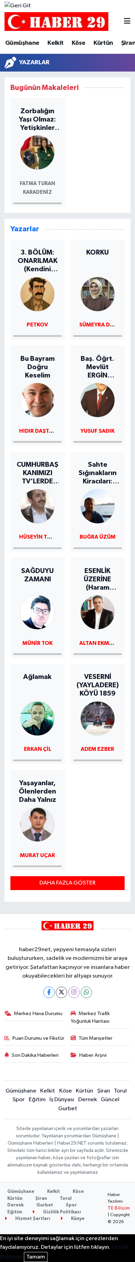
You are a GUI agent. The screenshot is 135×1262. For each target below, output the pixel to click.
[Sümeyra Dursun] (97, 294)
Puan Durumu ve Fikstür (38, 1038)
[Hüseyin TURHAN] (37, 506)
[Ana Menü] (127, 21)
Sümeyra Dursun (103, 324)
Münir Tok (37, 643)
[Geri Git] (17, 5)
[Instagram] (74, 992)
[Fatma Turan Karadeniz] (37, 152)
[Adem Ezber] (97, 718)
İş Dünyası (62, 1100)
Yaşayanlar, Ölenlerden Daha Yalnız (37, 791)
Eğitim (37, 1100)
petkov (37, 324)
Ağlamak (37, 676)
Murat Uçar (37, 855)
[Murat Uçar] (37, 824)
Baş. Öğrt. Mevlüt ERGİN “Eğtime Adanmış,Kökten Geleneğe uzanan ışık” (97, 367)
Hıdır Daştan (38, 431)
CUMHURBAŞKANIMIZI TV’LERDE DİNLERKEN (37, 473)
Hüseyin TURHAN (42, 537)
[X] (61, 992)
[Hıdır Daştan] (37, 400)
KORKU (97, 252)
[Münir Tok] (37, 612)
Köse (79, 43)
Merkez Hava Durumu (38, 1013)
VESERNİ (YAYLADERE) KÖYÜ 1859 (97, 685)
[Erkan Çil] (37, 718)
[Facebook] (49, 992)
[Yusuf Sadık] (97, 400)
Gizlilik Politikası (61, 1212)
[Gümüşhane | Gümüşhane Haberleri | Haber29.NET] (56, 21)
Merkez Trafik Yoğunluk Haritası (90, 1017)
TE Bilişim (119, 1208)
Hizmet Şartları (32, 1219)
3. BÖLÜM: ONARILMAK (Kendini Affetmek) (37, 261)
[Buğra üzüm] (97, 506)
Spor (18, 1100)
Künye (77, 1219)
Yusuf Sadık (97, 431)
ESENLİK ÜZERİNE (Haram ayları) (97, 579)
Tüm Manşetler (95, 1038)
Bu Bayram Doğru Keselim (37, 367)
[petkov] (37, 294)
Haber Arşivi (93, 1055)
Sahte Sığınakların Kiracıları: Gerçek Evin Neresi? (97, 473)
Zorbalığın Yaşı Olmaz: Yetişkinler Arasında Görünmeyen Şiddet (37, 120)
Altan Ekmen (97, 643)
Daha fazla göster (67, 883)
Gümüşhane (22, 43)
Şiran (103, 1091)
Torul (120, 1091)
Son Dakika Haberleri (35, 1055)
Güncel (110, 1100)
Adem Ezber (97, 749)
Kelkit (55, 43)
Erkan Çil (37, 749)
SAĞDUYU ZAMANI (37, 575)
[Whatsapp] (86, 992)
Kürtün (103, 43)
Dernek (87, 1100)
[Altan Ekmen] (97, 612)
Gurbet (67, 1109)
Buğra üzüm (98, 537)
